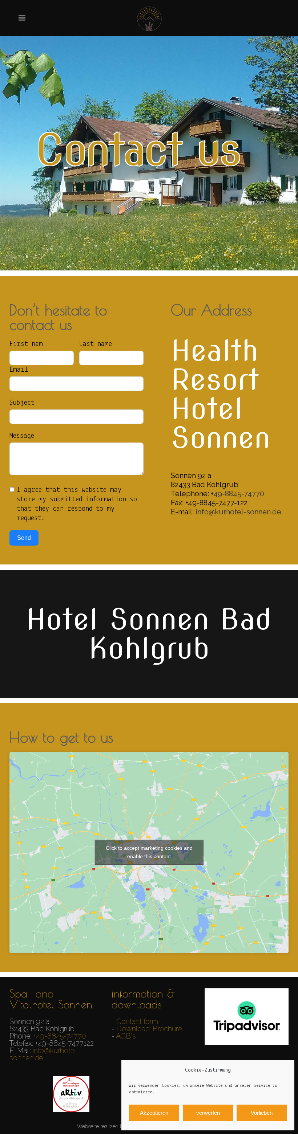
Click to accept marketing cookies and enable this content (149, 852)
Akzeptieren (154, 1113)
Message (21, 436)
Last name (95, 344)
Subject (22, 403)
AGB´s (126, 1036)
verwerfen (208, 1113)
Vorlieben (262, 1113)
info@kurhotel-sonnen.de (238, 511)
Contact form (137, 1021)
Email (18, 370)
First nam (26, 344)
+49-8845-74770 (237, 493)
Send (24, 538)
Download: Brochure (149, 1028)
